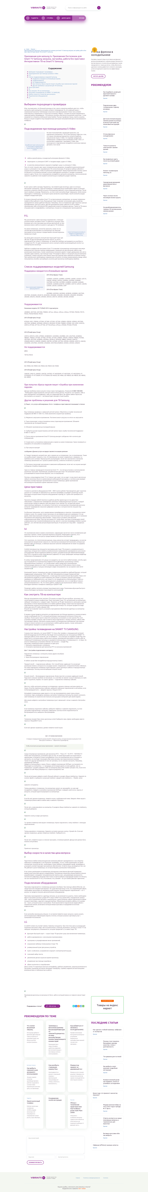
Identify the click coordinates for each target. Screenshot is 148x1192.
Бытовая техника (31, 1065)
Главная (78, 1177)
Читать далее (98, 76)
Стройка (50, 18)
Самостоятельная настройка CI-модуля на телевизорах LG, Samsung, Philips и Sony (76, 233)
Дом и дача (66, 18)
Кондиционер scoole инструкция (55, 1099)
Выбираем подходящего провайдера (41, 72)
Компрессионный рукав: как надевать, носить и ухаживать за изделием (111, 1081)
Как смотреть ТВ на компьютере (39, 91)
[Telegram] (81, 1006)
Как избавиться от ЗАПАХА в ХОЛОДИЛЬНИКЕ (77, 1027)
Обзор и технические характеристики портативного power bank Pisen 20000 (76, 1107)
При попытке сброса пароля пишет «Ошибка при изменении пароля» (54, 84)
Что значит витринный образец (31, 1027)
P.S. (30, 75)
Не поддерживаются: (39, 82)
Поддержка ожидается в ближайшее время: (46, 78)
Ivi (29, 89)
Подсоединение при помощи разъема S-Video (43, 73)
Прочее (81, 18)
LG (29, 97)
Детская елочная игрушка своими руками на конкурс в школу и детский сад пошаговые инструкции (112, 121)
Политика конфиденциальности (91, 1177)
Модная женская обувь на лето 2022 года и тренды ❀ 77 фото (112, 1106)
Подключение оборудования (38, 96)
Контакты (105, 1177)
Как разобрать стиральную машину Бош (54, 1067)
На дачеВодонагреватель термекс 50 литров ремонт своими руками (112, 209)
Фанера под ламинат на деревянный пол (76, 1067)
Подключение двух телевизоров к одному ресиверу (111, 107)
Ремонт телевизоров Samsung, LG (110, 171)
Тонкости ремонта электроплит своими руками (110, 147)
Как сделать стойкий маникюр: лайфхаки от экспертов (107, 1030)
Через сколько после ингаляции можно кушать (112, 196)
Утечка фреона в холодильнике (102, 53)
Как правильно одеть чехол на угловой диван (111, 160)
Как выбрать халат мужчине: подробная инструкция (110, 1068)
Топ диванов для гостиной (112, 1056)
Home (27, 49)
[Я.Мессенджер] (74, 1006)
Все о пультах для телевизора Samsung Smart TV (34, 287)
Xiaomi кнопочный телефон (33, 1102)
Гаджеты (34, 18)
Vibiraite (38, 7)
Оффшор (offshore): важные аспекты (105, 1145)
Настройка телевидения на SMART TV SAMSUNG (44, 92)
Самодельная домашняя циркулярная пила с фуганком (111, 184)
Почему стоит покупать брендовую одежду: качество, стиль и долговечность (111, 1044)
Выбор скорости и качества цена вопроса (42, 94)
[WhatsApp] (83, 1006)
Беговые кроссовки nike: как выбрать (111, 1134)
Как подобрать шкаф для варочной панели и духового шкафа (112, 93)
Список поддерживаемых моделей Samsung (43, 77)
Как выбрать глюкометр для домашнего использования (32, 1071)
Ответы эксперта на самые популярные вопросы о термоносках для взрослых (112, 1120)
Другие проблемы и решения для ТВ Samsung (47, 85)
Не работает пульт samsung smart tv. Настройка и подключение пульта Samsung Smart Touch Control (34, 147)
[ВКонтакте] (76, 1006)
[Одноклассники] (78, 1006)
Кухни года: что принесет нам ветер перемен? (105, 1094)
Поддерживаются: (38, 80)
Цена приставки (34, 87)
